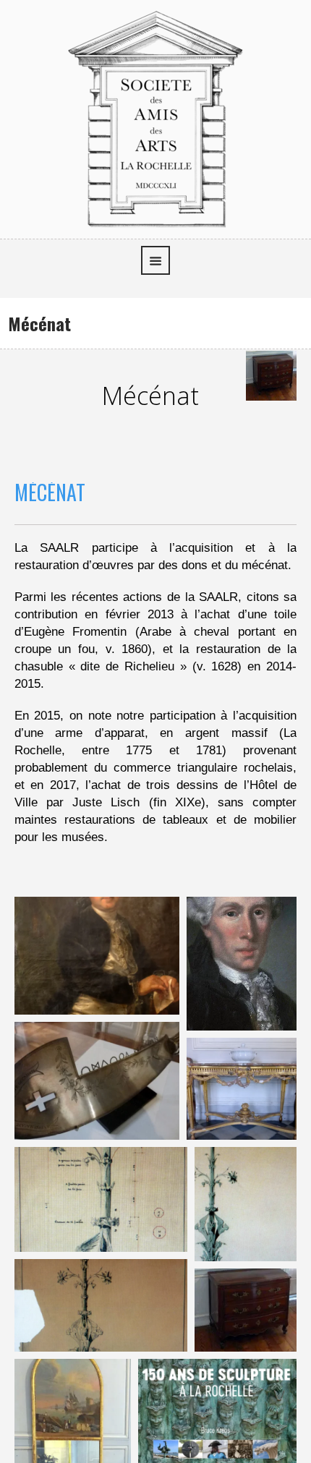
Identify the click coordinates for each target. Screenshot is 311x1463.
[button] (96, 956)
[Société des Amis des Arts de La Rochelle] (155, 117)
